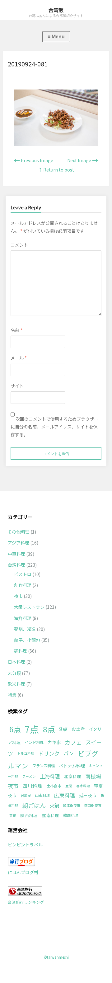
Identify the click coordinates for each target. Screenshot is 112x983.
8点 (49, 728)
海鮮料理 (22, 618)
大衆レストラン (29, 607)
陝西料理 (29, 815)
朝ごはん (34, 805)
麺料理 (20, 651)
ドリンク (48, 753)
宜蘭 (68, 785)
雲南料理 (50, 815)
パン (68, 753)
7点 (32, 728)
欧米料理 (16, 684)
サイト (17, 386)
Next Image (82, 160)
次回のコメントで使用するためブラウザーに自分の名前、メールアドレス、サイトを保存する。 (54, 427)
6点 (15, 729)
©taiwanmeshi (56, 957)
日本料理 (16, 662)
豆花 (12, 815)
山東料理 (42, 795)
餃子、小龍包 (27, 640)
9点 (63, 728)
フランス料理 (43, 765)
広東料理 (64, 795)
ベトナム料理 (72, 765)
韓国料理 (70, 815)
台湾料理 (16, 565)
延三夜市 (87, 795)
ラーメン (29, 776)
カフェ (73, 742)
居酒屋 (26, 795)
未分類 (14, 673)
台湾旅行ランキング (26, 902)
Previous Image (33, 160)
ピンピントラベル (25, 844)
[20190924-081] (56, 144)
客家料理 (83, 785)
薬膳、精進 (25, 629)
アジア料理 (18, 543)
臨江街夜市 (71, 805)
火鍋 (54, 805)
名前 (16, 330)
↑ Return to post (56, 170)
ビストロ (22, 574)
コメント (19, 245)
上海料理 (50, 776)
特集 (12, 695)
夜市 (18, 596)
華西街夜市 (92, 805)
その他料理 (19, 532)
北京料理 (72, 776)
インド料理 (34, 742)
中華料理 (16, 554)
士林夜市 (53, 786)
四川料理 (32, 785)
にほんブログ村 (23, 872)
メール (19, 358)
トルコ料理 (25, 753)
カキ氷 (54, 742)
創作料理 (22, 585)
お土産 (78, 729)
